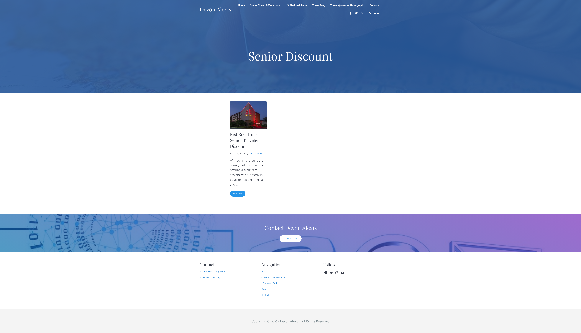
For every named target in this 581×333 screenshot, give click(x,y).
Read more (239, 194)
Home (264, 271)
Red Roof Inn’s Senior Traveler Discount (244, 140)
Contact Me (290, 238)
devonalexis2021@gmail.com (213, 271)
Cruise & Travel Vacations (273, 277)
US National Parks (269, 283)
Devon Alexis (215, 9)
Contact (265, 295)
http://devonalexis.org (210, 277)
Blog (263, 289)
